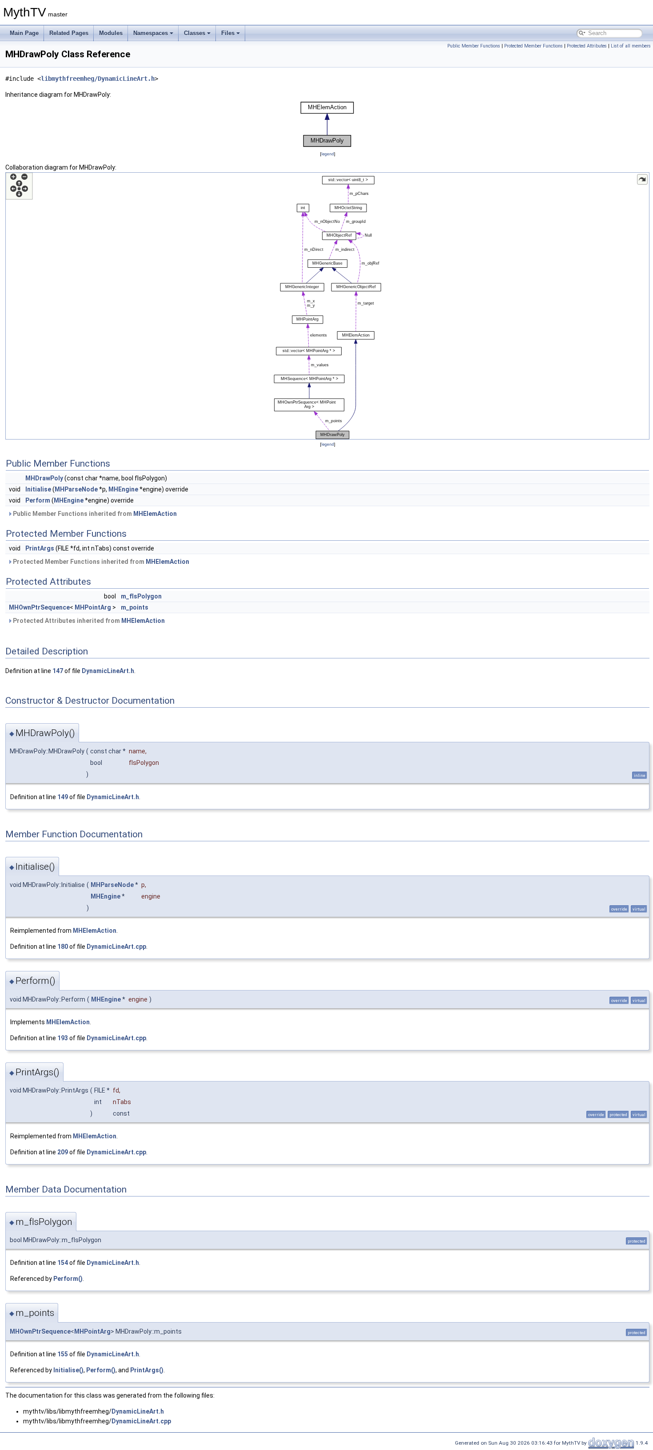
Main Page (24, 33)
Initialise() (68, 1370)
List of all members (631, 46)
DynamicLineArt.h (108, 670)
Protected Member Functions (533, 46)
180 (62, 946)
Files (228, 33)
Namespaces (150, 33)
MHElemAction (155, 513)
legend (327, 153)
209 (62, 1152)
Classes (194, 33)
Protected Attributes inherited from (88, 620)
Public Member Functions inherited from (94, 513)
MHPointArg (93, 607)
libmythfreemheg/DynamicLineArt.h (98, 78)
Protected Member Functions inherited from (100, 561)
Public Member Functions (473, 46)
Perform (37, 500)
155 (62, 1354)
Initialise (38, 489)
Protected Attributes (587, 46)
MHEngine (123, 489)
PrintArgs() (146, 1370)
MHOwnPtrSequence (39, 607)
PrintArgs (39, 548)
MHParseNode (76, 489)
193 (62, 1038)
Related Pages (68, 33)
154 (62, 1262)
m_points (134, 607)
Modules (111, 33)
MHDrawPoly (44, 478)
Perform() (68, 1278)
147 (57, 670)
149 (62, 796)
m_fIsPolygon (141, 596)
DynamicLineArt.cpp (116, 946)
